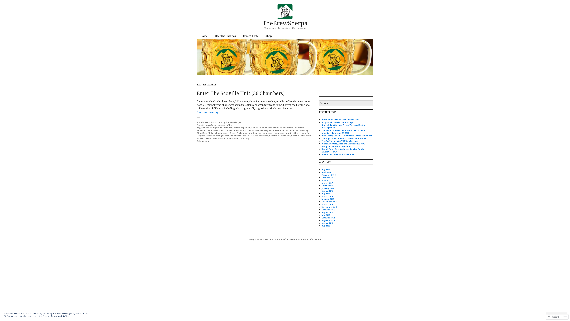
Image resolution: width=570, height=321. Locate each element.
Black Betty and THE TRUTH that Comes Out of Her (347, 135)
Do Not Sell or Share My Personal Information (298, 239)
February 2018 (328, 175)
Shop (269, 36)
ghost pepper (222, 133)
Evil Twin (284, 130)
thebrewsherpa (233, 122)
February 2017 (328, 185)
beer (208, 125)
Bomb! (236, 127)
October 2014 (328, 209)
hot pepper (268, 133)
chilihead (277, 127)
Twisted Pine (210, 138)
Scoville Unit (284, 135)
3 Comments (203, 141)
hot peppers (280, 133)
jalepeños (202, 135)
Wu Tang (245, 138)
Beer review (217, 125)
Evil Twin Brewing (299, 130)
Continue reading (208, 112)
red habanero (261, 135)
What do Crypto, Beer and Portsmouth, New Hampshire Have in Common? (343, 145)
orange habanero (224, 135)
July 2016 (326, 193)
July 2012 (326, 225)
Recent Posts (250, 36)
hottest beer (294, 133)
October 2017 (328, 177)
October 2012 (328, 217)
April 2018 (326, 172)
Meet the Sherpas (225, 36)
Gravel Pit (234, 133)
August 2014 (327, 212)
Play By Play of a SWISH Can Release (340, 141)
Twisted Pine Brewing (229, 138)
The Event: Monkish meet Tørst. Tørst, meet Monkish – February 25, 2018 (343, 131)
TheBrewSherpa (285, 23)
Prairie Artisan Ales (244, 135)
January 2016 (328, 199)
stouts (200, 138)
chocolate (288, 127)
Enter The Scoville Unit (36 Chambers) (241, 93)
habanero (245, 133)
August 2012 (327, 223)
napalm (211, 135)
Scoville (273, 135)
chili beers (267, 127)
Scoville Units (298, 135)
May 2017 (326, 180)
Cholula (228, 130)
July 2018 (326, 169)
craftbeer (229, 125)
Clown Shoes (239, 130)
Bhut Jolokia (216, 127)
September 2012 (329, 220)
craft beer (274, 130)
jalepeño (305, 133)
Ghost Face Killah (205, 133)
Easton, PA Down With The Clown (338, 154)
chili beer (256, 127)
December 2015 (329, 201)
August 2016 (327, 191)
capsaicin (245, 127)
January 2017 (328, 188)
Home (204, 36)
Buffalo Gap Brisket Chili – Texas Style (341, 119)
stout (308, 135)
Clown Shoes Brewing (257, 130)
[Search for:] (346, 103)
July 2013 (326, 215)
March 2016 (327, 196)
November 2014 (329, 207)
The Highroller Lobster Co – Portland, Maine (344, 138)
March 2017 (327, 183)
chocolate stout (216, 130)
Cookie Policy (62, 316)
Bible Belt (227, 127)
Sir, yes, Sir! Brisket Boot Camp (337, 122)
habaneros (256, 133)
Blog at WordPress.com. (261, 239)
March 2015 (327, 204)
